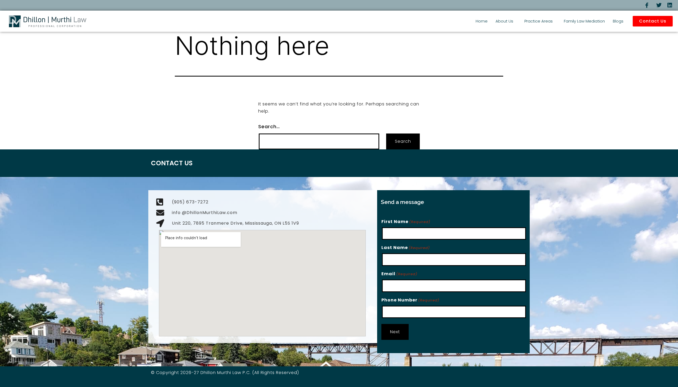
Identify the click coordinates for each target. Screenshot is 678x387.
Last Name (405, 247)
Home (482, 21)
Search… (269, 126)
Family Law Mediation (584, 21)
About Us (504, 21)
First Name (405, 222)
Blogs (618, 21)
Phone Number (410, 300)
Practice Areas (538, 21)
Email (399, 274)
